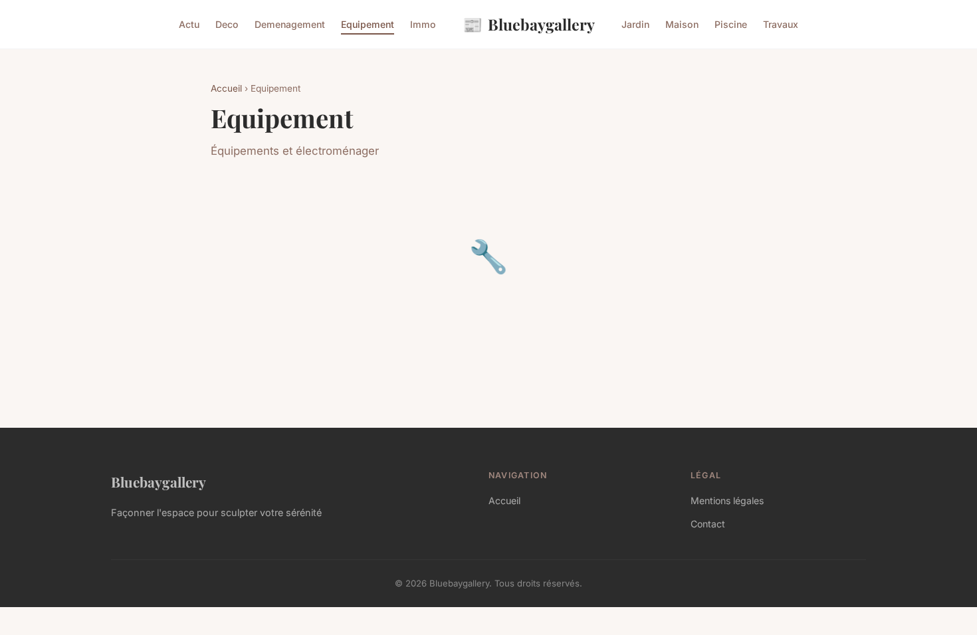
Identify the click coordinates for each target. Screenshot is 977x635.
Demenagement (290, 24)
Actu (189, 24)
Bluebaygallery (529, 24)
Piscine (730, 24)
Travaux (780, 24)
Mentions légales (727, 500)
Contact (708, 523)
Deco (227, 24)
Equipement (367, 24)
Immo (423, 24)
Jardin (635, 24)
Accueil (226, 88)
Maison (682, 24)
